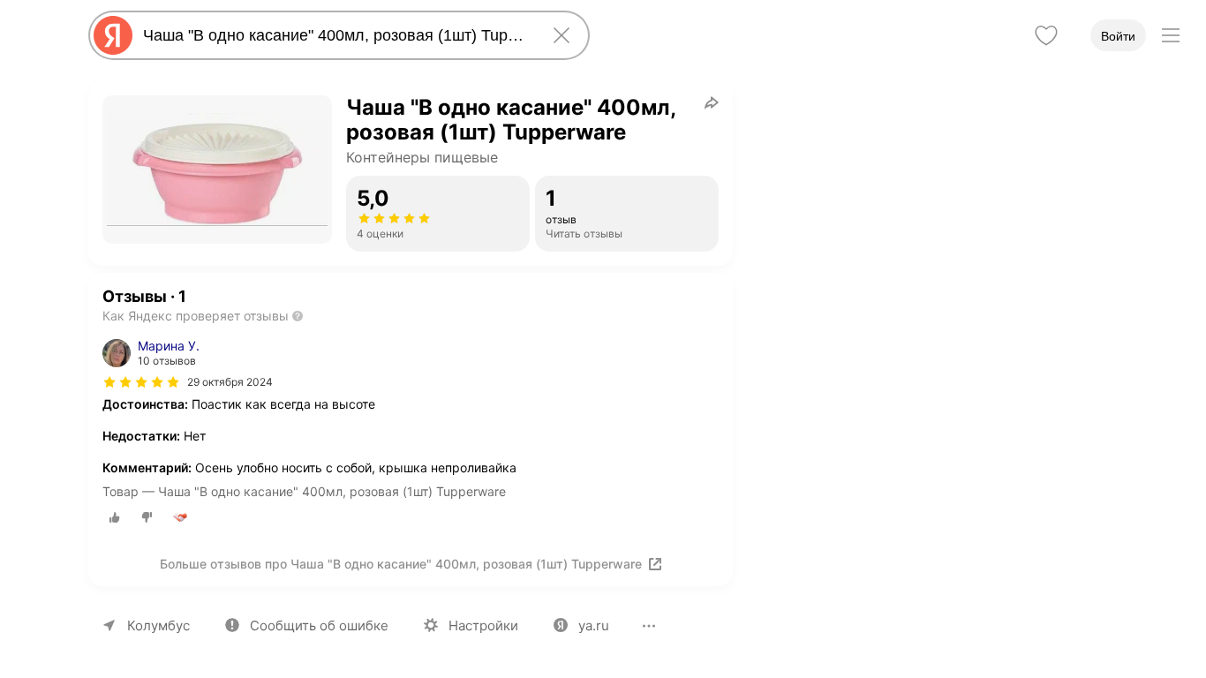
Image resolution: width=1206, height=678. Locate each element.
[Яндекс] (113, 35)
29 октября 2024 (230, 381)
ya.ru (593, 625)
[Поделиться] (712, 102)
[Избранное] (1046, 35)
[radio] (114, 517)
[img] (141, 382)
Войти (1118, 36)
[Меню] (1170, 35)
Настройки (483, 625)
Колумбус (158, 625)
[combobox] (335, 35)
